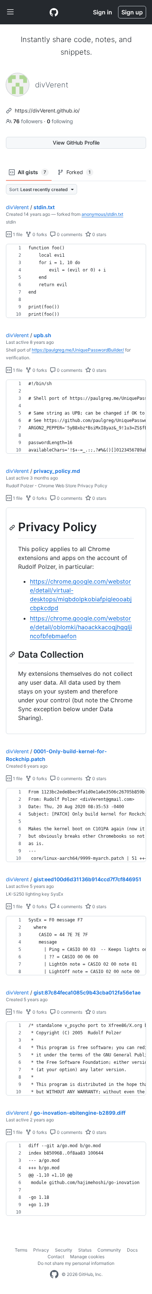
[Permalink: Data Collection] (13, 654)
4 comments (69, 906)
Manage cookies (87, 1256)
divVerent (17, 207)
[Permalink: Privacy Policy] (13, 527)
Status (84, 1250)
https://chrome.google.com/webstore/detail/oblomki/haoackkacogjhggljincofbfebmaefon (81, 627)
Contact (56, 1256)
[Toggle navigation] (10, 12)
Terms (21, 1250)
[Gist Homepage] (53, 12)
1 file (17, 234)
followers (28, 121)
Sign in (102, 12)
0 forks (39, 234)
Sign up (132, 12)
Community (109, 1250)
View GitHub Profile (76, 142)
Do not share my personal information (76, 1263)
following (60, 121)
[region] (76, 281)
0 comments (69, 234)
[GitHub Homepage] (54, 1274)
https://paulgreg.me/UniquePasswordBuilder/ (78, 350)
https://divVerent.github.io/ (47, 110)
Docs (132, 1250)
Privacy (41, 1250)
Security (63, 1250)
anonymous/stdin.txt (102, 214)
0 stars (98, 234)
